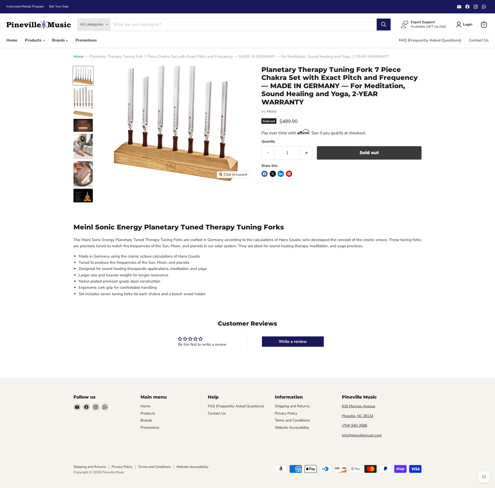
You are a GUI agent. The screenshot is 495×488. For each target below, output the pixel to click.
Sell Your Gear (59, 6)
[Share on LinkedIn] (281, 174)
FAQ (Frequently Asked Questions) (430, 40)
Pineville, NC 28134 (357, 415)
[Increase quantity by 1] (307, 152)
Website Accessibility (292, 427)
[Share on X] (273, 174)
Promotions (86, 40)
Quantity (268, 142)
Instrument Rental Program (25, 6)
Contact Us (479, 40)
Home (11, 40)
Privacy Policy (286, 413)
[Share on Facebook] (264, 174)
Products (33, 40)
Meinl (271, 111)
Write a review (293, 341)
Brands (59, 40)
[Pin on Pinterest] (289, 174)
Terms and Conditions (292, 420)
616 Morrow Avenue (358, 406)
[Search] (384, 24)
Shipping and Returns (292, 406)
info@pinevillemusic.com (362, 435)
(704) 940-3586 (354, 425)
